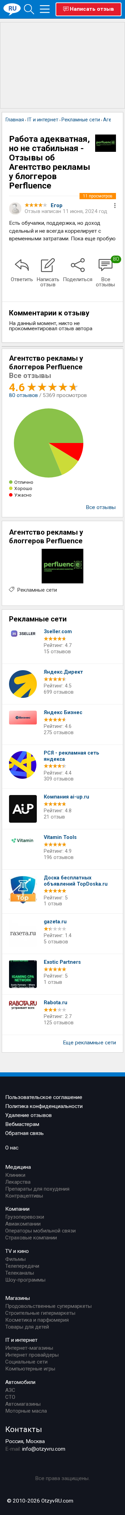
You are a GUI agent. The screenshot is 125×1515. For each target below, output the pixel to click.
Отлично (23, 482)
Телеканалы (19, 1273)
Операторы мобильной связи (40, 1231)
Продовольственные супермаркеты (48, 1306)
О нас (11, 1148)
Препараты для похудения (37, 1189)
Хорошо (23, 488)
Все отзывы (101, 507)
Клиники (15, 1175)
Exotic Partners (62, 962)
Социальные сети (26, 1362)
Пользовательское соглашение (43, 1097)
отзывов (23, 395)
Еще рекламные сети (89, 1043)
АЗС (10, 1390)
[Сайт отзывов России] (12, 9)
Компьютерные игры (30, 1369)
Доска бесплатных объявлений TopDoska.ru (76, 881)
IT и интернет (21, 1340)
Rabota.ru (55, 1003)
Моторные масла (26, 1411)
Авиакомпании (23, 1224)
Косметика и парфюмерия (37, 1320)
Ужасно (23, 495)
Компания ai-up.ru (66, 797)
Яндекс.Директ (63, 672)
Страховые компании (31, 1238)
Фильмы (15, 1259)
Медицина (18, 1167)
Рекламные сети (37, 590)
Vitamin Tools (60, 837)
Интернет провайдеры (32, 1355)
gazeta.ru (55, 922)
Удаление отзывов (28, 1115)
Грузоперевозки (24, 1217)
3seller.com (58, 632)
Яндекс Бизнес (63, 712)
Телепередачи (22, 1266)
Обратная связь (24, 1133)
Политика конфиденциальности (44, 1106)
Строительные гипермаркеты (40, 1313)
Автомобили (20, 1382)
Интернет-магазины (29, 1348)
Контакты (23, 1429)
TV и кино (17, 1251)
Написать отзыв (92, 9)
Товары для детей (27, 1327)
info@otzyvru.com (43, 1449)
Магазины (17, 1298)
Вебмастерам (22, 1124)
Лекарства (18, 1182)
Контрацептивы (24, 1196)
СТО (10, 1397)
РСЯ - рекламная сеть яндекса (71, 756)
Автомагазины (23, 1404)
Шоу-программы (25, 1280)
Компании (17, 1209)
